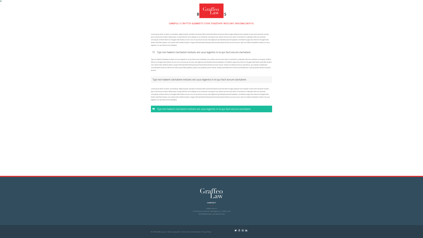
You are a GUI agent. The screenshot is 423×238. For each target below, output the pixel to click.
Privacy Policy (206, 232)
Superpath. (176, 232)
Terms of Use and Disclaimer (191, 232)
